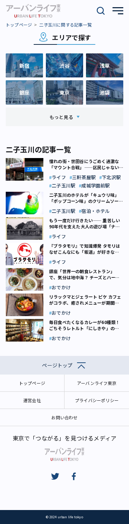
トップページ (19, 25)
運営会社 (32, 400)
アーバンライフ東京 (96, 383)
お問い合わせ (64, 417)
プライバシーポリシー (97, 400)
